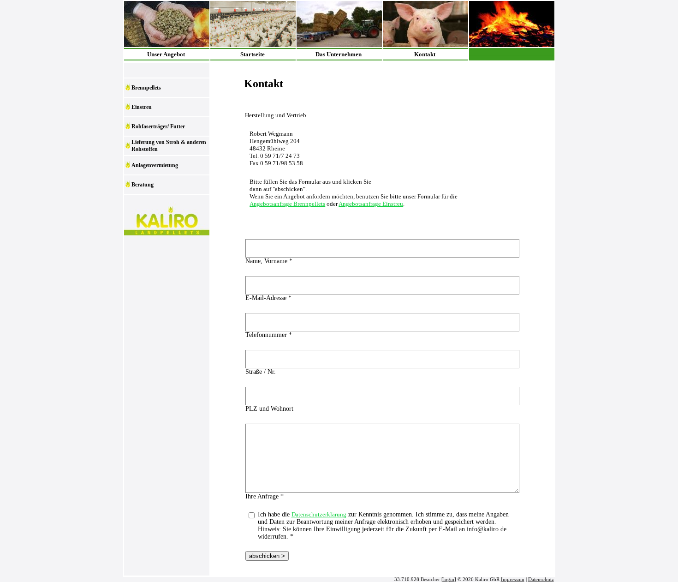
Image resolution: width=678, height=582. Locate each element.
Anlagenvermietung (154, 165)
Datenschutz (541, 579)
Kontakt (424, 54)
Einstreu (141, 107)
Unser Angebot (166, 54)
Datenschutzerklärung (318, 514)
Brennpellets (146, 87)
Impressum (512, 579)
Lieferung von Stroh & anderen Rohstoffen (168, 145)
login (448, 579)
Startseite (252, 54)
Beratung (142, 184)
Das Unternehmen (338, 54)
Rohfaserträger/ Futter (158, 126)
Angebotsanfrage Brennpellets (287, 203)
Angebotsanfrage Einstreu (371, 203)
